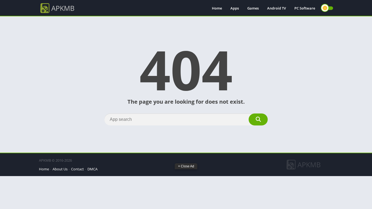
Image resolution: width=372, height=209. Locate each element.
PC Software (304, 8)
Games (253, 8)
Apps (234, 8)
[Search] (258, 119)
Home (217, 8)
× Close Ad (186, 166)
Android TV (276, 8)
